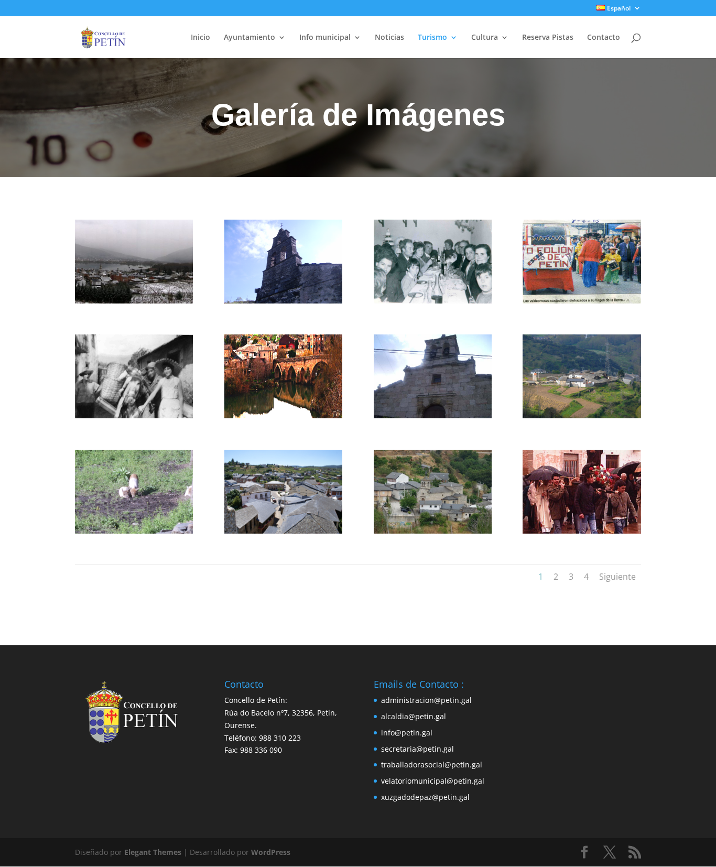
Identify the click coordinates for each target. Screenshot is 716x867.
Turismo (432, 38)
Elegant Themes (152, 852)
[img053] (433, 301)
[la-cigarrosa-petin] (283, 415)
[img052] (134, 415)
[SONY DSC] (283, 531)
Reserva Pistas (547, 38)
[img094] (582, 531)
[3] (134, 301)
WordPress (270, 852)
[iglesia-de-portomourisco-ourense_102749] (433, 531)
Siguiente (617, 576)
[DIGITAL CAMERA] (283, 301)
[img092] (582, 301)
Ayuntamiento (249, 38)
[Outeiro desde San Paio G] (582, 415)
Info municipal (325, 38)
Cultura (484, 38)
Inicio (200, 38)
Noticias (389, 38)
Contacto (603, 38)
